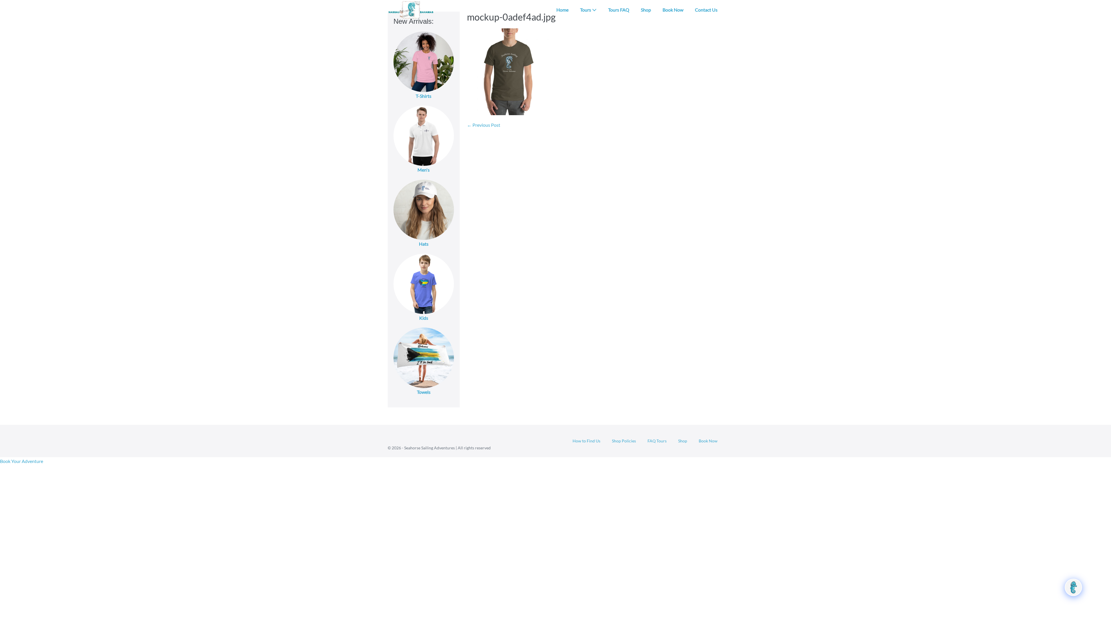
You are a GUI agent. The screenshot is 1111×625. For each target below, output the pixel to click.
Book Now (673, 9)
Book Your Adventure (21, 461)
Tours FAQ (618, 9)
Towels (424, 392)
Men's (423, 169)
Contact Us (706, 9)
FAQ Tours (657, 440)
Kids (423, 318)
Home (562, 9)
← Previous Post (483, 125)
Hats (423, 244)
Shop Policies (624, 440)
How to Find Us (586, 440)
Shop (646, 9)
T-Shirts (423, 96)
